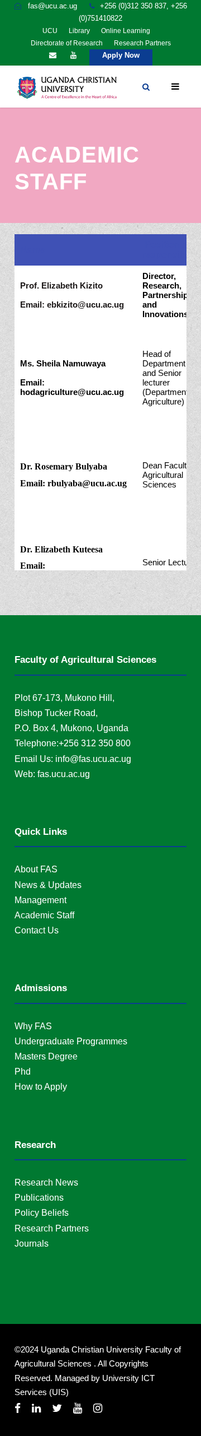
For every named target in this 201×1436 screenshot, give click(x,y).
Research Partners (142, 43)
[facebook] (18, 1408)
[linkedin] (36, 1408)
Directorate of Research (67, 43)
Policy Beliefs (42, 1212)
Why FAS (33, 1026)
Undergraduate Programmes (71, 1041)
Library (79, 31)
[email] (52, 55)
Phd (23, 1071)
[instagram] (97, 1408)
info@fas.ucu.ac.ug (93, 759)
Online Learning (125, 31)
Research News (46, 1182)
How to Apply (41, 1086)
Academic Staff (44, 915)
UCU (50, 31)
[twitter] (57, 1408)
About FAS (36, 869)
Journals (32, 1243)
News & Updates (48, 885)
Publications (39, 1197)
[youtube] (73, 55)
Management (40, 900)
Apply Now (121, 55)
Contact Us (37, 930)
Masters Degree (46, 1056)
